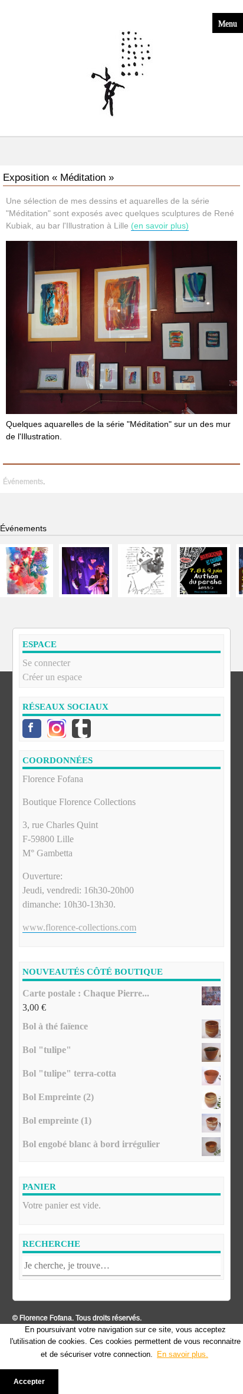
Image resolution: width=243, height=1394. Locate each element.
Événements (23, 482)
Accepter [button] (29, 1381)
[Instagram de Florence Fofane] (56, 728)
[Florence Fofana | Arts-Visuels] (121, 74)
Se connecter (46, 663)
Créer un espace (52, 677)
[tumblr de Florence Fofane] (81, 728)
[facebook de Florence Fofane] (31, 728)
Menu (227, 23)
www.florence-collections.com (79, 927)
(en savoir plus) (160, 225)
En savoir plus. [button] (182, 1354)
